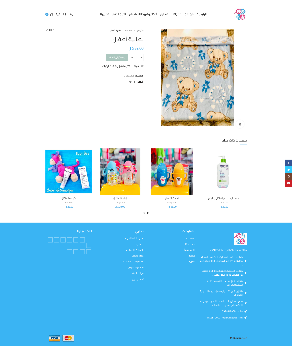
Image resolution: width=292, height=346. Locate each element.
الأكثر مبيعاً (189, 250)
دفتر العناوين (137, 256)
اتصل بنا (191, 261)
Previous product (53, 30)
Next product (47, 30)
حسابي (140, 244)
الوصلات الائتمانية (134, 250)
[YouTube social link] (82, 251)
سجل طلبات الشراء (134, 238)
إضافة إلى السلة (117, 57)
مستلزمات (128, 30)
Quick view (203, 161)
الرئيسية (139, 30)
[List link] (234, 311)
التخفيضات (190, 238)
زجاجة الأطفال (172, 198)
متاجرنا (191, 256)
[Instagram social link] (56, 239)
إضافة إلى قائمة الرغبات (114, 66)
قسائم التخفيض (135, 267)
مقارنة (137, 66)
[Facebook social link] (134, 82)
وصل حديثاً (190, 244)
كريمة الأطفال (69, 198)
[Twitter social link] (130, 82)
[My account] (71, 14)
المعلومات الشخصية (133, 261)
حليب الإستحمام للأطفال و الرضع (223, 198)
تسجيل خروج (137, 279)
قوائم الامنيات (136, 273)
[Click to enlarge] (240, 124)
